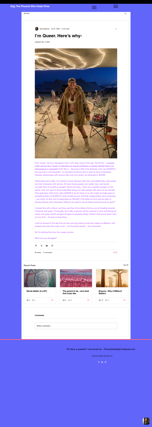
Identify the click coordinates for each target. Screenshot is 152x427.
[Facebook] (99, 362)
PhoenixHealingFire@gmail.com (119, 349)
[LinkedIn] (102, 362)
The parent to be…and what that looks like (76, 292)
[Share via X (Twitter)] (41, 246)
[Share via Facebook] (36, 246)
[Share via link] (52, 246)
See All (125, 265)
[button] (125, 13)
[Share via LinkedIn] (47, 246)
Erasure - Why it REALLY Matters (110, 292)
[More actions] (116, 28)
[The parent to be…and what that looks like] (76, 278)
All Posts (27, 13)
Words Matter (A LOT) (36, 291)
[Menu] (94, 7)
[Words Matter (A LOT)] (40, 278)
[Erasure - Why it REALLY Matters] (112, 278)
